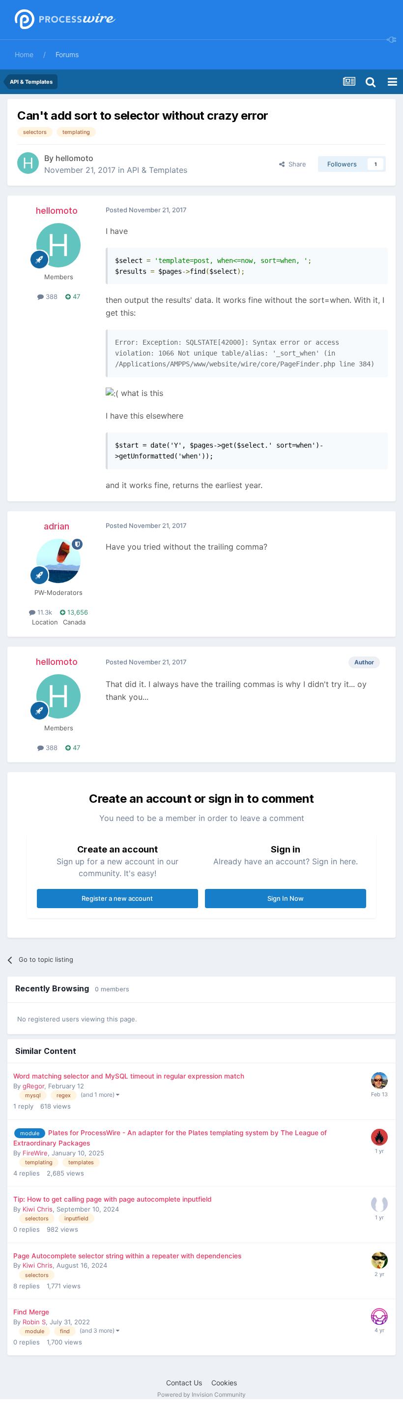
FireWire (35, 1153)
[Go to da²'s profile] (379, 1260)
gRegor (33, 1086)
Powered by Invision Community (201, 1394)
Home (24, 54)
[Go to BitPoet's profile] (379, 1080)
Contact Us (184, 1382)
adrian (56, 526)
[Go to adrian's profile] (58, 561)
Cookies (224, 1382)
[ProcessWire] (64, 20)
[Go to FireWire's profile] (379, 1137)
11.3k (43, 612)
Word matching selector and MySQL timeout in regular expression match (128, 1076)
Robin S (34, 1322)
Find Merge (31, 1312)
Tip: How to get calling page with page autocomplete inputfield (112, 1199)
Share (295, 164)
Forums (67, 54)
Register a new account (117, 898)
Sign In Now (285, 898)
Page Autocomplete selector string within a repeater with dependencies (127, 1256)
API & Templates (157, 170)
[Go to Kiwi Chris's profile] (379, 1203)
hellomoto (74, 158)
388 (51, 296)
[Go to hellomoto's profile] (28, 163)
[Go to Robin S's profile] (379, 1316)
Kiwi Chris (38, 1209)
